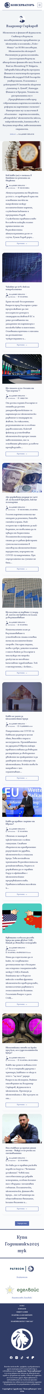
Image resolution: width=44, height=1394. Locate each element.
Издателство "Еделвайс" (22, 1297)
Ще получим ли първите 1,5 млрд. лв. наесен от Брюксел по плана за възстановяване (22, 615)
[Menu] (39, 5)
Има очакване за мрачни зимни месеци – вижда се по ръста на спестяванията (21, 1151)
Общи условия (22, 1312)
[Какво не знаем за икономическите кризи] (22, 697)
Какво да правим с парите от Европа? (20, 823)
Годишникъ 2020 (26, 726)
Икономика (24, 188)
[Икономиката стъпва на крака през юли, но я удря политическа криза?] (22, 1028)
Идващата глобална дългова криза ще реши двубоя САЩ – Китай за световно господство (21, 940)
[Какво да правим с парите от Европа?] (22, 802)
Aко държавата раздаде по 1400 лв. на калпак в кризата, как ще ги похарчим (22, 500)
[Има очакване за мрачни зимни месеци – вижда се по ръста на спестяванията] (22, 1128)
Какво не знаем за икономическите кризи (17, 717)
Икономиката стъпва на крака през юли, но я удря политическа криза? (22, 1050)
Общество (24, 398)
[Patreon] (32, 1357)
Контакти (22, 1309)
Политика (24, 297)
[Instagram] (16, 1357)
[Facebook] (11, 1357)
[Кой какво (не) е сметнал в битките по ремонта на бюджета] (22, 156)
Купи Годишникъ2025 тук (22, 1244)
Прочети (23, 244)
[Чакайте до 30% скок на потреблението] (22, 267)
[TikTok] (22, 1357)
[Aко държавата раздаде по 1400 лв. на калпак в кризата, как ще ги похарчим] (22, 477)
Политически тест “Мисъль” (22, 1321)
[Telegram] (27, 1357)
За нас (22, 1306)
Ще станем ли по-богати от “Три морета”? (20, 389)
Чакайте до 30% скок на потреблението (18, 288)
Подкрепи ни (22, 1277)
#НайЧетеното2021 (23, 953)
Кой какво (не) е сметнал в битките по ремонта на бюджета (19, 178)
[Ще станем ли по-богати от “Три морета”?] (22, 369)
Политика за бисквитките (22, 1315)
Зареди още (22, 1223)
